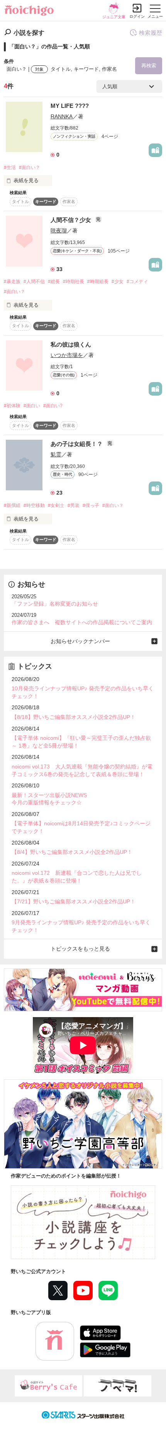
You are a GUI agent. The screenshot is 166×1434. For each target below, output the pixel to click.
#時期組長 (97, 281)
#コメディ (137, 281)
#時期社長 (73, 281)
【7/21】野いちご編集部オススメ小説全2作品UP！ (74, 901)
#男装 (74, 505)
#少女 (118, 281)
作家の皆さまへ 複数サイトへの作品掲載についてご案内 (82, 622)
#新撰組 (12, 505)
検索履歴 (150, 32)
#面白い (32, 405)
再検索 (148, 65)
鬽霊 (56, 454)
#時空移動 (34, 505)
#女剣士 (56, 505)
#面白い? (53, 405)
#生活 (10, 167)
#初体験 (12, 405)
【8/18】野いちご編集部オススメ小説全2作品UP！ (74, 717)
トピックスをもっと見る (80, 949)
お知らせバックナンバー (80, 641)
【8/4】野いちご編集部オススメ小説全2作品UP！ (72, 852)
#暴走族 (12, 281)
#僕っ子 (91, 505)
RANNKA (62, 116)
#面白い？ (29, 167)
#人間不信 (34, 281)
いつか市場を (67, 355)
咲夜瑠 (59, 230)
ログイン (137, 16)
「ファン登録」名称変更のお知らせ (55, 604)
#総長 (54, 281)
